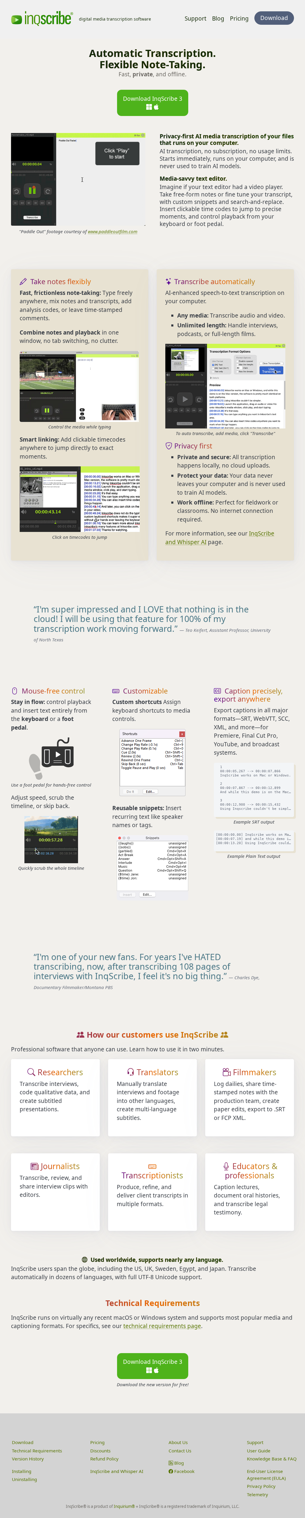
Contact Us (180, 1451)
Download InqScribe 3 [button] (152, 99)
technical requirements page (162, 1326)
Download (22, 1442)
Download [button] (274, 18)
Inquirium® (124, 1506)
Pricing (239, 18)
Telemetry (257, 1494)
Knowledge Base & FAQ (272, 1459)
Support (195, 18)
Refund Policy (104, 1459)
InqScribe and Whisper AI (116, 1471)
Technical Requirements (37, 1451)
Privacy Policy (261, 1486)
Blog (218, 18)
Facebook (183, 1471)
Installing (21, 1471)
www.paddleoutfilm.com (112, 231)
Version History (28, 1459)
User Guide (258, 1451)
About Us (178, 1442)
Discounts (100, 1451)
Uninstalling (24, 1479)
